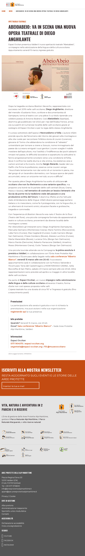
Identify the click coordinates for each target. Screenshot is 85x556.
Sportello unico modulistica (14, 511)
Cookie (12, 496)
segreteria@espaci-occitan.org (26, 346)
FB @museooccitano (55, 346)
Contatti (5, 514)
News (11, 11)
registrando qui (18, 312)
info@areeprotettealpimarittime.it (17, 489)
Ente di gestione (8, 500)
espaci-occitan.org (34, 343)
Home (4, 11)
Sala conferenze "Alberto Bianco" (34, 326)
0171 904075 (17, 343)
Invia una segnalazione (12, 526)
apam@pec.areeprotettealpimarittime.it (19, 492)
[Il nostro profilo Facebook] (2, 540)
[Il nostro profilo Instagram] (2, 545)
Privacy (5, 496)
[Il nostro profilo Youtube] (2, 536)
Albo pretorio (7, 505)
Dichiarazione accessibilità (13, 523)
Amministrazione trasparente (14, 508)
